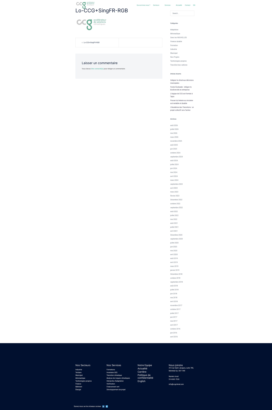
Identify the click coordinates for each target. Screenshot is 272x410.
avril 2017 (174, 325)
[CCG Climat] (85, 5)
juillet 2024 (174, 164)
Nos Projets (174, 57)
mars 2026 (174, 137)
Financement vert (113, 387)
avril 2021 (174, 231)
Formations (111, 370)
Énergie (78, 390)
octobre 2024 (175, 153)
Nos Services (114, 365)
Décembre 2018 (176, 274)
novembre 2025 (176, 141)
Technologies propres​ (178, 61)
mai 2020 (173, 251)
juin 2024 (173, 168)
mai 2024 (173, 172)
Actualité (179, 5)
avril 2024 (174, 176)
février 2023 (174, 196)
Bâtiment (78, 387)
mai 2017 (173, 321)
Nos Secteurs (82, 365)
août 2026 (174, 125)
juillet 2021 (174, 227)
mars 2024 (174, 180)
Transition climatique (114, 375)
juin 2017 (173, 317)
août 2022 (174, 211)
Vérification (111, 384)
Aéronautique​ (175, 34)
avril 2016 (174, 337)
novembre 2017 (176, 305)
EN (194, 5)
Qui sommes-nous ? (143, 5)
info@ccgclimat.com (176, 384)
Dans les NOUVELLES (178, 38)
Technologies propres (83, 381)
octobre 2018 (175, 278)
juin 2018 (173, 294)
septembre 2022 (176, 208)
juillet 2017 (174, 313)
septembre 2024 (176, 157)
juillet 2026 (174, 129)
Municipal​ (173, 53)
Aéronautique (80, 378)
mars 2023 (174, 192)
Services (167, 5)
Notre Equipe (145, 365)
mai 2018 (173, 298)
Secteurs (156, 5)
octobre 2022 (175, 204)
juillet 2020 (174, 243)
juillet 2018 (174, 290)
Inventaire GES (112, 372)
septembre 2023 (176, 184)
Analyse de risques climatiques (118, 378)
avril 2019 (174, 262)
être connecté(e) (97, 69)
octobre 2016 (175, 329)
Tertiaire (78, 372)
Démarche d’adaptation (115, 381)
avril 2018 (174, 301)
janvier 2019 (174, 270)
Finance (78, 384)
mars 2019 (174, 266)
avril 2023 (174, 188)
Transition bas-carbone (178, 65)
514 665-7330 (174, 379)
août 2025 (174, 145)
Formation (174, 45)
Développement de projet (116, 390)
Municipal (79, 375)
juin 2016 (173, 333)
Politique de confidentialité (145, 376)
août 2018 (174, 286)
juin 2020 (173, 247)
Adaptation (174, 30)
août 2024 (174, 161)
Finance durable (176, 41)
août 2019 (174, 258)
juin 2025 (173, 149)
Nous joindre (176, 365)
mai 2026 (173, 133)
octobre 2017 (175, 309)
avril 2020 (174, 254)
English (141, 381)
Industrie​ (173, 49)
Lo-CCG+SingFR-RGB (91, 42)
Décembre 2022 (176, 200)
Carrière (142, 371)
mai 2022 (173, 219)
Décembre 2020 (176, 235)
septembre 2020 (176, 239)
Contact (187, 5)
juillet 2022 (174, 215)
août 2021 (174, 223)
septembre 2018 (176, 282)
